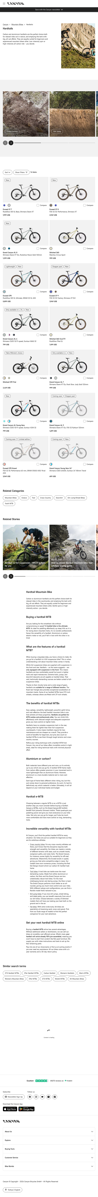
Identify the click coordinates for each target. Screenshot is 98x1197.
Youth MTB (9, 503)
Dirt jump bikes (35, 894)
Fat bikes (33, 907)
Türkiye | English (13, 1190)
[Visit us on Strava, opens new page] (48, 1096)
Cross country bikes (37, 844)
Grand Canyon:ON (54, 808)
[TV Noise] (9, 334)
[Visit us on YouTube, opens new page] (42, 1096)
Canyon (5, 24)
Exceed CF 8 (54, 209)
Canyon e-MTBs (32, 808)
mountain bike (43, 657)
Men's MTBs (84, 973)
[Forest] (9, 248)
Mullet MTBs (60, 979)
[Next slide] (11, 576)
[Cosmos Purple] (4, 205)
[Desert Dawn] (55, 291)
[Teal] (4, 421)
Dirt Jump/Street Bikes (76, 498)
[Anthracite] (13, 334)
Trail (33, 498)
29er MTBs (33, 979)
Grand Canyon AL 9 (56, 425)
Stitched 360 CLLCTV (57, 339)
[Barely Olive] (9, 378)
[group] (49, 118)
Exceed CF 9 (54, 296)
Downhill (59, 498)
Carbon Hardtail (49, 973)
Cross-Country (45, 498)
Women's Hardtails (67, 973)
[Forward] (11, 142)
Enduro (24, 498)
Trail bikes (34, 871)
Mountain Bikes (17, 24)
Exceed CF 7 (7, 209)
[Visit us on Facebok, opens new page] (29, 1096)
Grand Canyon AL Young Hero (14, 425)
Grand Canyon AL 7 (56, 382)
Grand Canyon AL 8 (10, 252)
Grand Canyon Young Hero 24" (60, 468)
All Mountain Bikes (77, 979)
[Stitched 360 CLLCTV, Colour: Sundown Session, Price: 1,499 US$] (72, 319)
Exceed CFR (7, 296)
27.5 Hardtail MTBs (12, 973)
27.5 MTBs (46, 979)
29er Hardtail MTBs (31, 973)
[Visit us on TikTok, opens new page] (54, 1096)
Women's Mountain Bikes (14, 979)
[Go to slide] (54, 143)
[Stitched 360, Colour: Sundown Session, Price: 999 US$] (72, 233)
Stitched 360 (54, 252)
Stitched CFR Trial (9, 382)
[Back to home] (15, 3)
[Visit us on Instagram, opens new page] (36, 1096)
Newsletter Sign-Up (15, 1097)
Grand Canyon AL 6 (10, 339)
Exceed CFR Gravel (10, 468)
